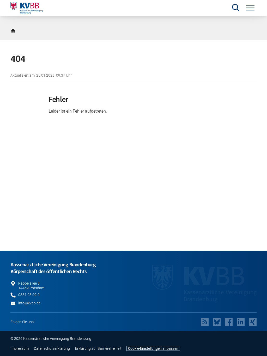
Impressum (19, 348)
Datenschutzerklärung (52, 348)
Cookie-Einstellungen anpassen (153, 348)
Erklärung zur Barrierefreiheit (98, 348)
